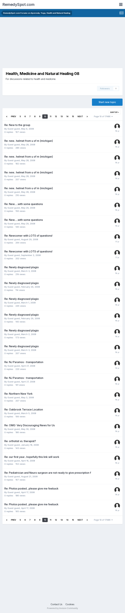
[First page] (6, 116)
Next (80, 116)
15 (73, 116)
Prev (13, 116)
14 (67, 116)
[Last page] (87, 116)
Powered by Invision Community (62, 608)
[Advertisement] (62, 41)
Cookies (69, 604)
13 (62, 116)
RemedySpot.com (18, 4)
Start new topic (107, 102)
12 (56, 116)
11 (50, 116)
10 (45, 116)
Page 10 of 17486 (102, 116)
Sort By (114, 112)
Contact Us (56, 604)
